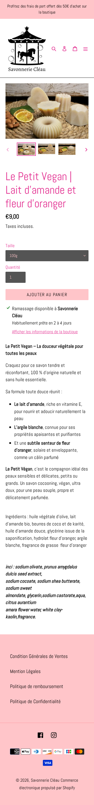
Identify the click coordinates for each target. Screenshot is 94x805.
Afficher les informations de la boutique (45, 331)
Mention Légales (25, 671)
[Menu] (85, 48)
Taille (10, 245)
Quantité (13, 267)
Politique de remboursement (36, 686)
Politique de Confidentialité (35, 701)
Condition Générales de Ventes (39, 656)
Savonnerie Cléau (45, 780)
